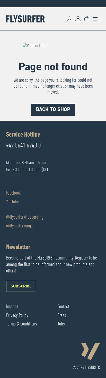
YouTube (12, 202)
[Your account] (78, 18)
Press (61, 315)
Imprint (12, 306)
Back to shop (53, 109)
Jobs (61, 324)
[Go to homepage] (25, 19)
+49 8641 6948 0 (23, 146)
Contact (63, 306)
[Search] (69, 18)
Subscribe (21, 286)
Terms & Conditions (21, 324)
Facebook (13, 193)
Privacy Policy (17, 315)
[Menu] (95, 18)
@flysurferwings (19, 226)
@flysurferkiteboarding (24, 217)
